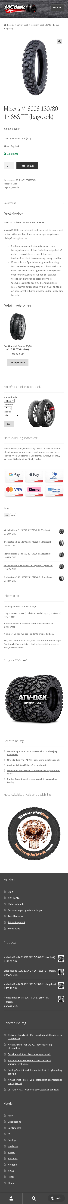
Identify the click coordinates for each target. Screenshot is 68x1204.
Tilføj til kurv (27, 165)
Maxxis (15, 187)
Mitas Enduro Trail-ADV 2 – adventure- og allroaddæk (33, 759)
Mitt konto (14, 897)
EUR (13, 515)
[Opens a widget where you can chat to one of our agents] (56, 1198)
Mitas (11, 1170)
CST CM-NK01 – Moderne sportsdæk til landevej (33, 1089)
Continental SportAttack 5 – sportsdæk (26, 765)
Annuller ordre (15, 916)
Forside (11, 24)
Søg (34, 1198)
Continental (14, 1127)
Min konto (11, 1198)
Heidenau (13, 1146)
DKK (7, 515)
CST (10, 1134)
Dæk (26, 24)
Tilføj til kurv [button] (18, 362)
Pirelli (11, 1176)
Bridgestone (14, 1121)
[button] (59, 41)
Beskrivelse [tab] (10, 202)
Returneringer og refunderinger (25, 910)
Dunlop (12, 1140)
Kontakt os (14, 928)
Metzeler (13, 1158)
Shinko (11, 1183)
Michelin (12, 1164)
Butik (19, 24)
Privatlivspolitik (16, 922)
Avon (10, 1115)
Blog (10, 891)
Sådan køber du (16, 904)
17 (10, 187)
